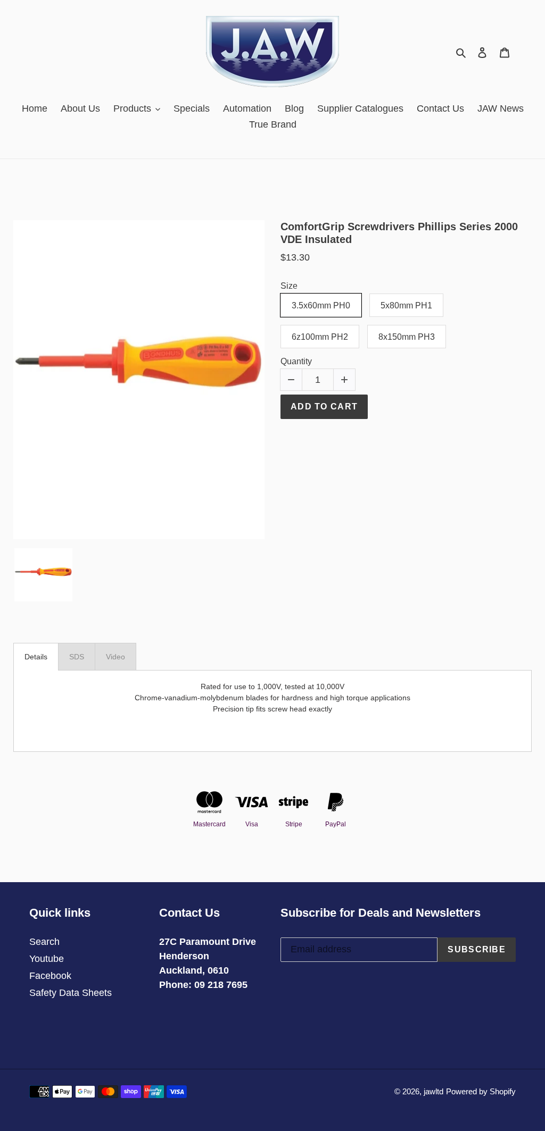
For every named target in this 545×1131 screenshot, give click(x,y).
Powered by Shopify (481, 1091)
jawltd (433, 1091)
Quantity (296, 361)
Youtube (46, 958)
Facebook (50, 975)
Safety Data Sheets (70, 992)
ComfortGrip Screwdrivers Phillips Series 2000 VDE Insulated (399, 233)
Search (44, 941)
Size (289, 285)
